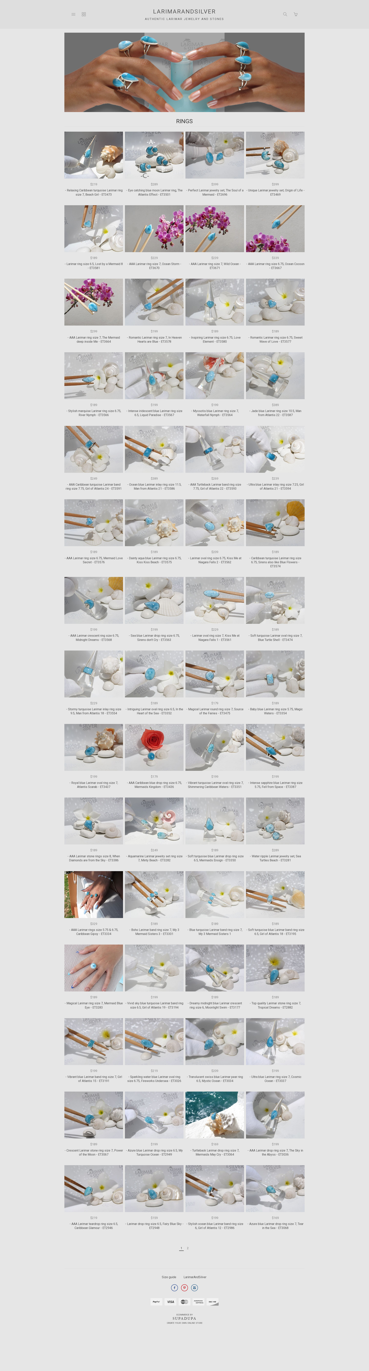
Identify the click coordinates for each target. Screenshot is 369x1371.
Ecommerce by (184, 1315)
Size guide (169, 1277)
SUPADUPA (185, 1318)
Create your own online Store (184, 1323)
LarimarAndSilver (195, 1277)
